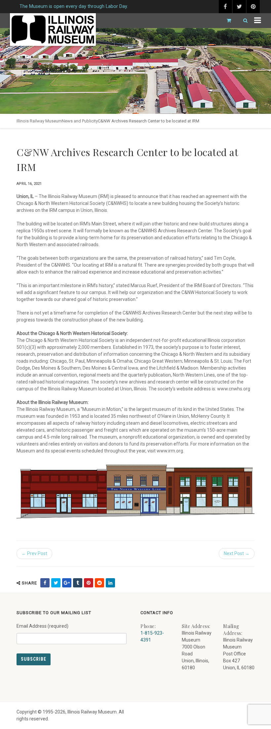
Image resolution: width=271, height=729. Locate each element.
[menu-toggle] (257, 20)
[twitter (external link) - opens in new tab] (239, 6)
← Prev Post (34, 553)
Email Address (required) (42, 626)
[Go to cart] (226, 20)
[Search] (243, 20)
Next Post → (237, 553)
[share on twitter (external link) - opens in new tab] (55, 582)
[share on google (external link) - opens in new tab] (66, 582)
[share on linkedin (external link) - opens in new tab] (110, 582)
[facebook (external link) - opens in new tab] (225, 6)
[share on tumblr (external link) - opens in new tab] (77, 582)
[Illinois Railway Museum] (53, 30)
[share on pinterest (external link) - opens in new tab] (88, 582)
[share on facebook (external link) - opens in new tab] (45, 582)
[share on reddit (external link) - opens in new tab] (99, 582)
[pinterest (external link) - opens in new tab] (253, 6)
